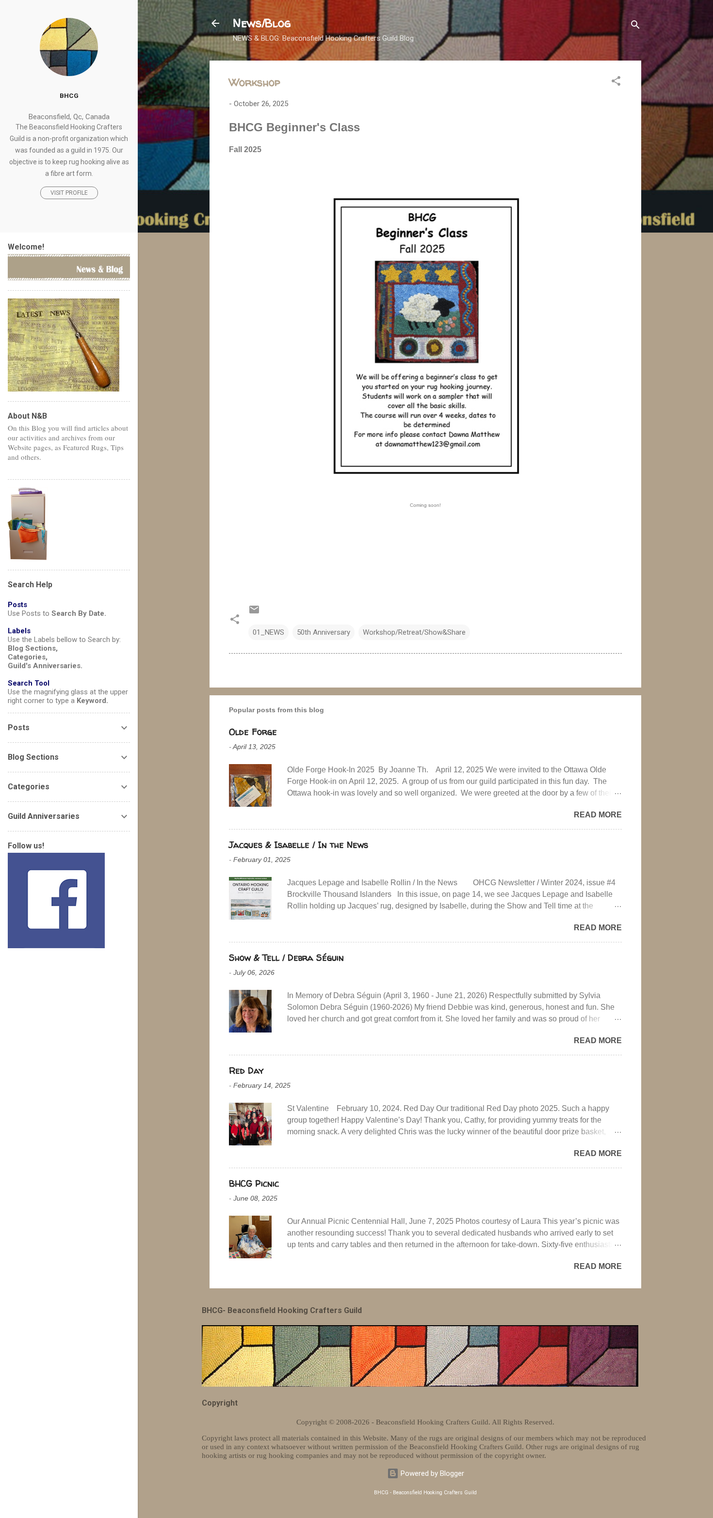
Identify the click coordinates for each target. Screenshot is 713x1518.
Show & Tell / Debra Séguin (286, 958)
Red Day (246, 1070)
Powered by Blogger (431, 1473)
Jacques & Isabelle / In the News (298, 845)
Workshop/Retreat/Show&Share (414, 632)
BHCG (69, 95)
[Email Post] (254, 613)
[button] (616, 82)
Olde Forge (253, 732)
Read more (598, 815)
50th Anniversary (323, 632)
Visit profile (69, 192)
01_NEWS (268, 632)
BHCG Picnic (254, 1183)
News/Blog (262, 23)
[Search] (635, 26)
